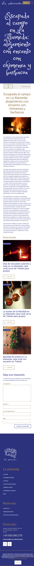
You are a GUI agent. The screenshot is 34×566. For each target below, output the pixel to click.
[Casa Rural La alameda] (12, 2)
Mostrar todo (26, 86)
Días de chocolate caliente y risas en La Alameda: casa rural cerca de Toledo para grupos (17, 267)
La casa (5, 474)
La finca (5, 480)
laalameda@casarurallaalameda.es (13, 539)
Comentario (7, 383)
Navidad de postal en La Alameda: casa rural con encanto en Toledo (15, 359)
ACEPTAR (18, 562)
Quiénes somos (8, 487)
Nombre (6, 404)
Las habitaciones (8, 477)
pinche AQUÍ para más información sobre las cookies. (21, 558)
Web (4, 418)
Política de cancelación (10, 515)
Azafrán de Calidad (9, 490)
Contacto (6, 508)
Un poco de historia (9, 484)
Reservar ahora (8, 511)
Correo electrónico (9, 411)
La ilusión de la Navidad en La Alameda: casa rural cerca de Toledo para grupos (17, 313)
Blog (4, 493)
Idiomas (26, 2)
